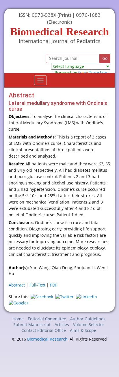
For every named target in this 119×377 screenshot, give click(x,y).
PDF (53, 285)
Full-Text (37, 285)
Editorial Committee (47, 318)
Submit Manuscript (32, 324)
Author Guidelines (87, 318)
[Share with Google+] (19, 302)
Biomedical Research (47, 339)
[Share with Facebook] (42, 296)
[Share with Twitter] (64, 296)
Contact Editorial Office (43, 330)
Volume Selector (88, 324)
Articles (62, 324)
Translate (98, 72)
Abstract (17, 285)
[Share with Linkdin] (86, 296)
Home (18, 318)
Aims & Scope (83, 330)
